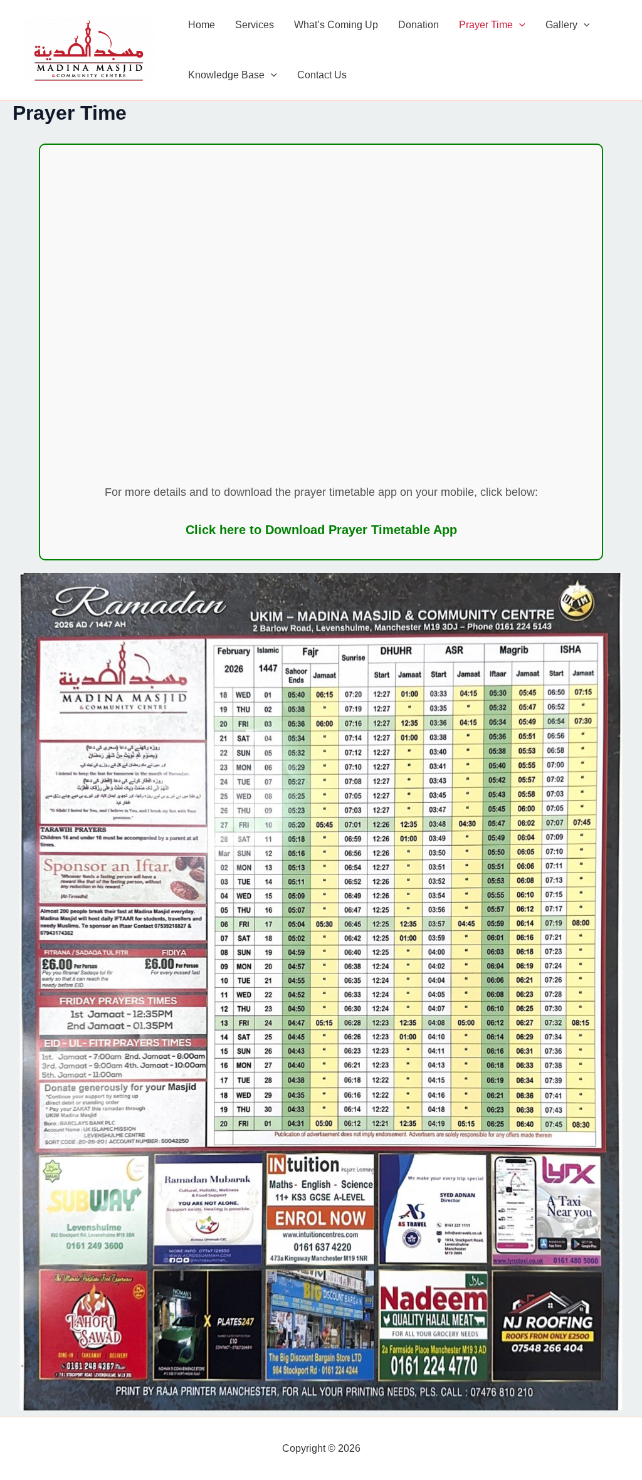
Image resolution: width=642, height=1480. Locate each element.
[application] (519, 25)
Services (254, 24)
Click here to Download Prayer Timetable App (321, 530)
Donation (418, 24)
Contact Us (322, 75)
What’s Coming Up (336, 24)
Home (201, 24)
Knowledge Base (226, 75)
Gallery (561, 24)
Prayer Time (486, 24)
